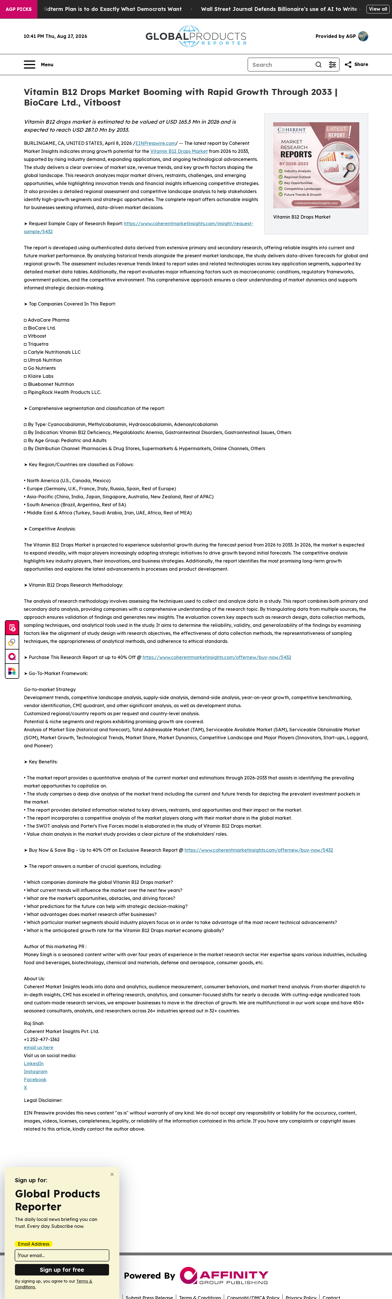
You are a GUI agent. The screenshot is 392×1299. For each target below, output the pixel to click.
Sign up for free (62, 1269)
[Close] (112, 1174)
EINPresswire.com (155, 143)
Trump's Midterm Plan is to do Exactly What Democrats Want (100, 9)
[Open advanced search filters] (332, 64)
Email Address (33, 1244)
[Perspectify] (12, 642)
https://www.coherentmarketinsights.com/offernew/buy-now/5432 (217, 657)
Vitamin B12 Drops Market (179, 151)
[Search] (318, 64)
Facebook (35, 1079)
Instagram (35, 1071)
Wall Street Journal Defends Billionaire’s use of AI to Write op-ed (288, 9)
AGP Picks (19, 9)
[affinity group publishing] (12, 657)
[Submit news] (12, 628)
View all (378, 9)
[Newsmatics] (12, 671)
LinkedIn (34, 1063)
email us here (38, 1047)
